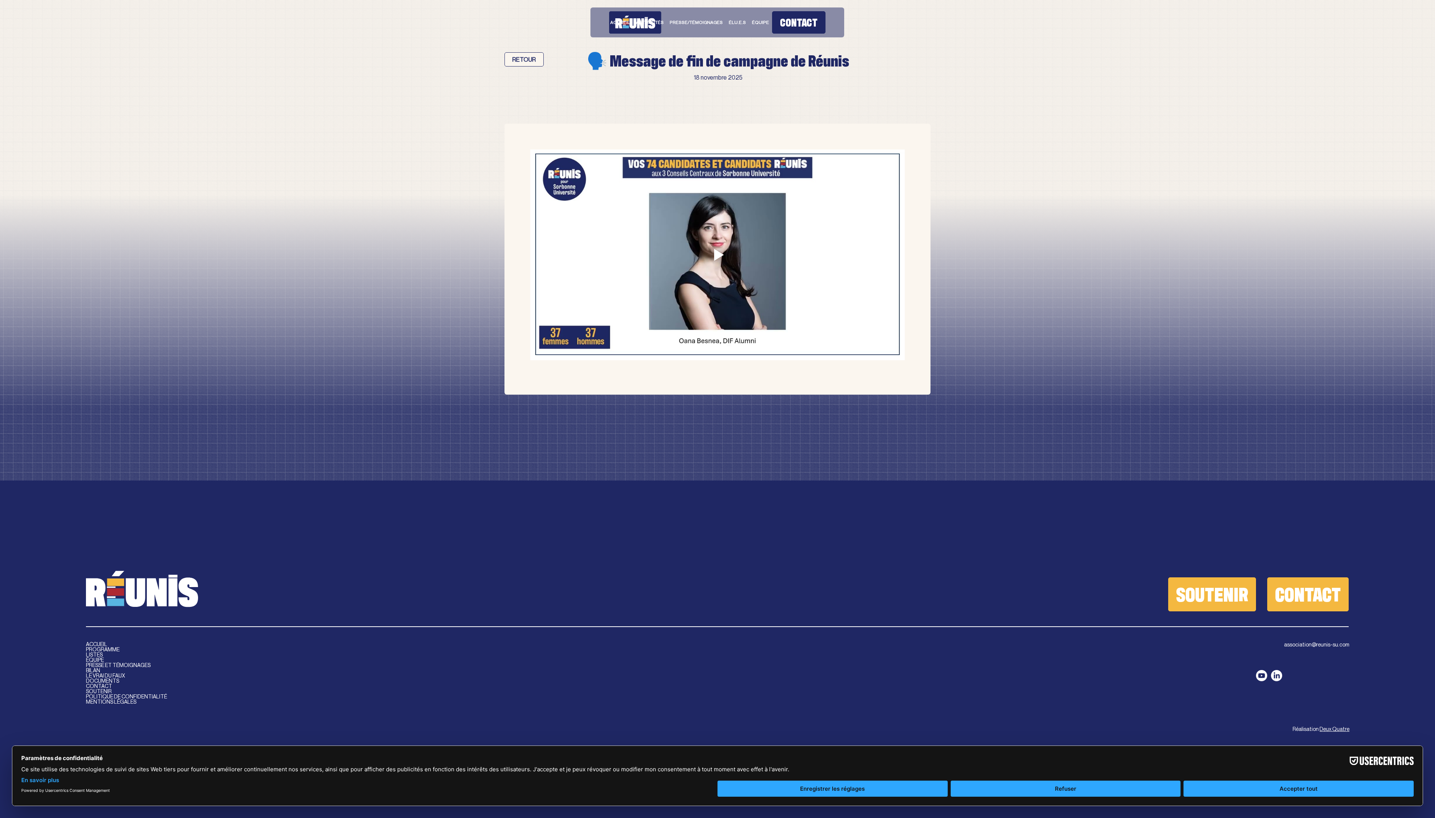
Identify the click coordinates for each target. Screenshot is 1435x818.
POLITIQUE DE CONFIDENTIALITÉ (126, 697)
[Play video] (717, 254)
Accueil (96, 644)
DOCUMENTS (102, 681)
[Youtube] (1261, 675)
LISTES (94, 655)
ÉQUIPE (95, 660)
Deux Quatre (1334, 729)
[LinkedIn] (1276, 675)
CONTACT (99, 686)
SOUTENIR (99, 691)
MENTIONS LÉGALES (111, 702)
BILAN (93, 670)
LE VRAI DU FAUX (105, 676)
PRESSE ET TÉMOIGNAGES (118, 665)
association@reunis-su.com (1316, 645)
